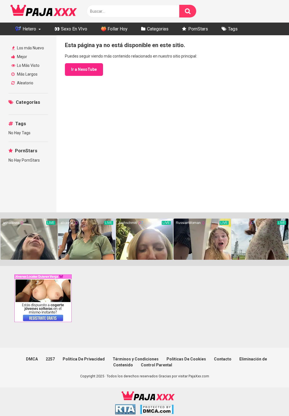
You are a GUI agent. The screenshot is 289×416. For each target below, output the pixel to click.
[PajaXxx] (43, 11)
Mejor (21, 56)
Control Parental (156, 365)
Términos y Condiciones (136, 359)
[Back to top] (270, 399)
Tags (233, 29)
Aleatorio (24, 83)
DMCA (32, 359)
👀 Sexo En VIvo (70, 29)
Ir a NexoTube (84, 69)
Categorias (157, 29)
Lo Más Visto (28, 65)
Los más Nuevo (30, 48)
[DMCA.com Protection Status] (157, 410)
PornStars (198, 29)
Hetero (28, 29)
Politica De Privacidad (84, 359)
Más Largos (27, 74)
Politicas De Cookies (186, 359)
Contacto (222, 359)
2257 (50, 359)
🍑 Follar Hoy (114, 29)
